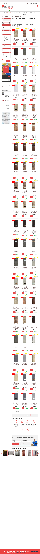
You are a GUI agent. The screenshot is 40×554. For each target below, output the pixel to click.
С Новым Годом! (7, 100)
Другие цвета (16, 33)
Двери (4, 12)
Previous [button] (1, 453)
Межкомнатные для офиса (25, 12)
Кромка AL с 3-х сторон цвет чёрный (27, 21)
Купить (14, 44)
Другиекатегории (24, 14)
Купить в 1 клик (17, 44)
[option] (6, 69)
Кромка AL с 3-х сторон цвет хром (16, 21)
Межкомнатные (9, 12)
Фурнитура (21, 14)
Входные (14, 12)
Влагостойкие (16, 14)
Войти (31, 3)
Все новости (3, 110)
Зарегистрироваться (35, 3)
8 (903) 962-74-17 (10, 7)
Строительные (19, 12)
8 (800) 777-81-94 (10, 6)
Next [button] (38, 453)
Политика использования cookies (20, 552)
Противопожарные (33, 12)
